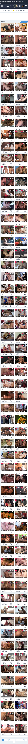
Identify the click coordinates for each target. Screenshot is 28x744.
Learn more (16, 3)
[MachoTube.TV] (14, 6)
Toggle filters (24, 21)
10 (23, 739)
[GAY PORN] (23, 6)
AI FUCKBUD (22, 10)
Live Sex (4, 10)
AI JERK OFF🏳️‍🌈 (10, 10)
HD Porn (16, 10)
